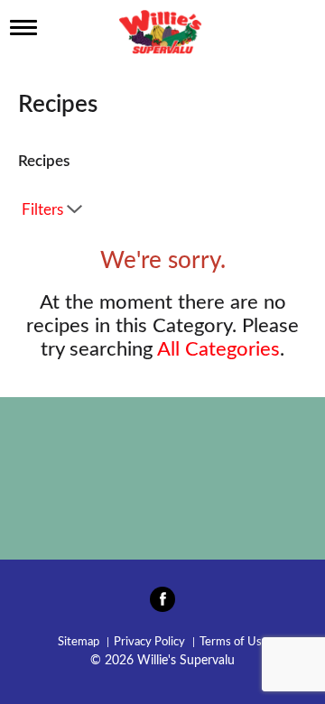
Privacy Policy (149, 642)
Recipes (44, 161)
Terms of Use (234, 642)
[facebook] (162, 604)
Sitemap (78, 642)
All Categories (218, 349)
